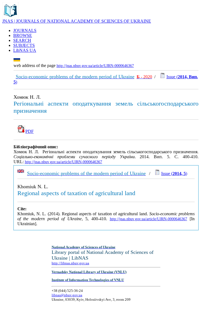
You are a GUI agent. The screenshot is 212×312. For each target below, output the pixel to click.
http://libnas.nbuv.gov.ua (70, 263)
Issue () (174, 173)
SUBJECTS (24, 45)
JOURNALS (24, 30)
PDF (29, 131)
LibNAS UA (24, 50)
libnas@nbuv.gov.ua (67, 295)
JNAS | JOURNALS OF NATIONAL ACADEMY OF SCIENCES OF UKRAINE (76, 21)
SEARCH (22, 40)
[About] (10, 17)
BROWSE (22, 35)
